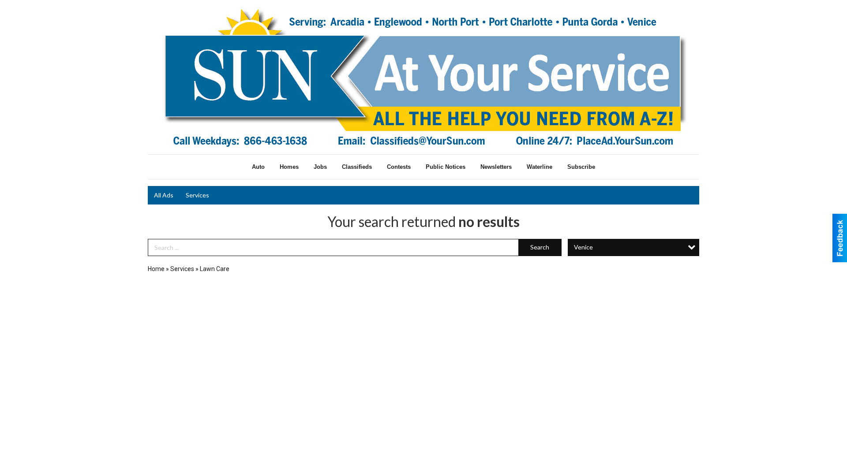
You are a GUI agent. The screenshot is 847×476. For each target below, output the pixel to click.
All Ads (163, 195)
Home (156, 268)
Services (197, 195)
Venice (583, 247)
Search (539, 247)
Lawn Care (214, 268)
